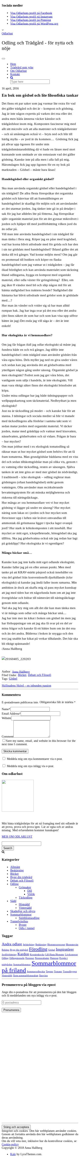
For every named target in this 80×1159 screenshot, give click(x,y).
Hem (13, 64)
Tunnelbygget (70, 971)
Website (6, 718)
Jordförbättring (9, 954)
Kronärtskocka (37, 954)
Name (6, 709)
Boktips (5, 950)
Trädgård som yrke (21, 67)
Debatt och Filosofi (39, 675)
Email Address (11, 713)
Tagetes (49, 971)
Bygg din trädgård (21, 877)
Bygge (22, 924)
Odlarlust (7, 33)
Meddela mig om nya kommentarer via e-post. (35, 758)
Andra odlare (12, 944)
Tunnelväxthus (19, 921)
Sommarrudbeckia (36, 971)
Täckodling (25, 897)
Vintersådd (25, 907)
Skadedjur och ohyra (22, 911)
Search (7, 848)
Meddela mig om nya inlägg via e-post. (30, 766)
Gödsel (13, 678)
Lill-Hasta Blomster (54, 954)
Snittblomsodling (29, 918)
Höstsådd (24, 904)
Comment (7, 736)
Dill (29, 890)
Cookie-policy (10, 1144)
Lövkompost (71, 954)
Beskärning (17, 870)
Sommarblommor (21, 914)
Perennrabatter (42, 958)
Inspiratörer (65, 949)
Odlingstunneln (17, 958)
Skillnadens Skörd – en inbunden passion (26, 685)
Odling (14, 884)
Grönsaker (25, 887)
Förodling (38, 949)
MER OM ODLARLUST (17, 836)
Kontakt (15, 74)
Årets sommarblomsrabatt (25, 975)
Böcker (22, 675)
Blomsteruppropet (56, 944)
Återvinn (43, 975)
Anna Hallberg (21, 671)
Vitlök (31, 894)
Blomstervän (72, 944)
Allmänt (15, 867)
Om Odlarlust (18, 70)
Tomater (58, 971)
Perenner (29, 958)
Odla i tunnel (27, 928)
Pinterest (54, 958)
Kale (13, 1154)
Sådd (13, 901)
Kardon (23, 954)
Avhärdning (29, 944)
